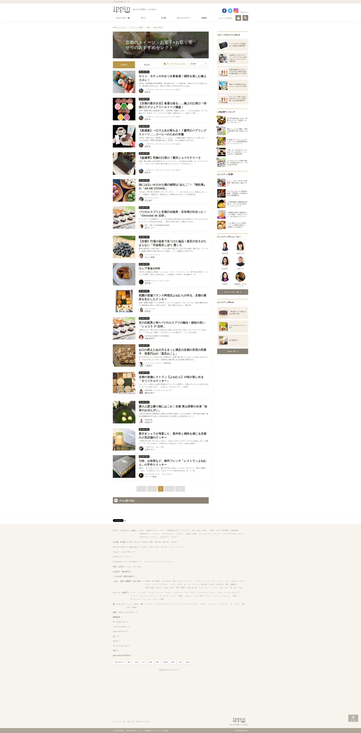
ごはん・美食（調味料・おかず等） (127, 581)
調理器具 (116, 617)
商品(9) (147, 65)
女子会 (157, 547)
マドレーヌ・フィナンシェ (148, 596)
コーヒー (237, 604)
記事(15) (124, 65)
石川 (143, 662)
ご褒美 (211, 530)
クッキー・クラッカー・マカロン (160, 592)
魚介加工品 (219, 584)
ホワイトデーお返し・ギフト (233, 534)
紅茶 (243, 604)
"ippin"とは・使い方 (143, 721)
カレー (207, 587)
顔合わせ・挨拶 (147, 542)
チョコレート (178, 592)
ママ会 (150, 547)
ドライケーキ (164, 596)
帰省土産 (158, 542)
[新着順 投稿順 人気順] (199, 64)
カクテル (203, 604)
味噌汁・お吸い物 (187, 587)
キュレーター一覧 (119, 721)
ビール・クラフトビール (189, 604)
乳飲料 (134, 607)
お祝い (142, 530)
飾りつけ (164, 547)
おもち (139, 566)
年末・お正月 (118, 567)
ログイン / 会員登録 (225, 18)
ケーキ (133, 592)
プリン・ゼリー (190, 592)
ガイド (115, 641)
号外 (114, 651)
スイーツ (128, 556)
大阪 (180, 662)
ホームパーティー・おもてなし (125, 547)
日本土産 (174, 542)
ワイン (129, 604)
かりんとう (226, 596)
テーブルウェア (119, 622)
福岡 (150, 662)
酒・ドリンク (118, 604)
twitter (230, 10)
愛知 (157, 662)
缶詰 (166, 587)
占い (114, 636)
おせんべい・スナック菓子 (194, 596)
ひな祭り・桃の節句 (121, 572)
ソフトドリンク (223, 604)
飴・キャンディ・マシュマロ (141, 599)
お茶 (128, 607)
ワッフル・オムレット (232, 592)
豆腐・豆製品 (150, 587)
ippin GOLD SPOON (121, 655)
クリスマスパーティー (166, 562)
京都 (136, 662)
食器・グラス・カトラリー (124, 612)
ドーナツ (134, 596)
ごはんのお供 (165, 581)
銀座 (173, 662)
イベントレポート (120, 627)
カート (238, 18)
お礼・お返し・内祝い (199, 530)
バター (227, 581)
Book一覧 (130, 721)
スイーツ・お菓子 (120, 593)
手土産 (144, 547)
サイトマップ (157, 730)
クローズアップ (119, 631)
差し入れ (137, 542)
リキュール (212, 604)
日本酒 (136, 604)
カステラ (173, 596)
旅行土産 (166, 542)
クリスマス (117, 562)
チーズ (147, 584)
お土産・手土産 (119, 542)
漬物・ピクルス (177, 581)
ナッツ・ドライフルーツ (160, 584)
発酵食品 (233, 584)
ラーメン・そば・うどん (220, 587)
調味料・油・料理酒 (152, 581)
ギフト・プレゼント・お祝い (125, 530)
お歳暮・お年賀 (190, 534)
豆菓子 (234, 596)
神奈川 (188, 662)
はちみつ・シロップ (238, 581)
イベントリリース (120, 646)
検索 (245, 18)
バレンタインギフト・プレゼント (209, 534)
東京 (129, 662)
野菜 (226, 584)
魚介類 (211, 584)
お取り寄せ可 (119, 662)
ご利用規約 (147, 730)
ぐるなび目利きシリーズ (133, 730)
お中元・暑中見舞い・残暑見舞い (227, 530)
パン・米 (206, 581)
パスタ (173, 584)
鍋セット (160, 587)
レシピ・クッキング (176, 547)
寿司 (177, 587)
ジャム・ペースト (217, 581)
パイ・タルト (142, 592)
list (125, 520)
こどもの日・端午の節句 (123, 576)
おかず (179, 584)
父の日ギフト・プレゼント (169, 537)
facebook (224, 10)
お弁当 (172, 587)
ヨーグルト (189, 581)
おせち (129, 566)
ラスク (220, 592)
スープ (201, 587)
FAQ (165, 730)
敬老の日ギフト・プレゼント (150, 534)
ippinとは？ (244, 12)
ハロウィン (117, 557)
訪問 (130, 542)
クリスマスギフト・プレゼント (173, 534)
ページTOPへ (353, 726)
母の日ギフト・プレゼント (149, 537)
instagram (236, 10)
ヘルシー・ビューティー (123, 552)
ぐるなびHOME (118, 730)
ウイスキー (149, 604)
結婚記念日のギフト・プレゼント (178, 530)
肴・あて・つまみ (236, 587)
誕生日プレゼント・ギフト (155, 530)
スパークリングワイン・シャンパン (167, 604)
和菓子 (180, 596)
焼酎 (141, 604)
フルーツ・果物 (158, 599)
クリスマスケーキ (150, 562)
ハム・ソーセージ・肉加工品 (197, 584)
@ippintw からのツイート (169, 670)
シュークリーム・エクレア (206, 592)
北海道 (165, 662)
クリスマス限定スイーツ (133, 562)
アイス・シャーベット (213, 596)
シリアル (198, 581)
